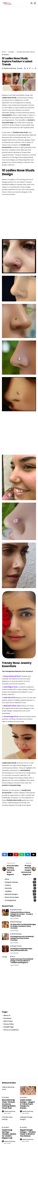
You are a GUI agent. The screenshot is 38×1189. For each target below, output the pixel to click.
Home (4, 52)
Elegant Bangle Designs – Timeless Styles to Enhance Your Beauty (28, 1133)
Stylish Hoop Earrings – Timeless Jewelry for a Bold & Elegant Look (9, 1134)
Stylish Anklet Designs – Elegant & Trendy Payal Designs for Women (27, 1104)
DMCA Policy (8, 1021)
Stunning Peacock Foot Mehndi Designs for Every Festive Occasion (22, 938)
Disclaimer (7, 1018)
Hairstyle (20, 888)
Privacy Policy (8, 1024)
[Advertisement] (19, 29)
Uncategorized (20, 900)
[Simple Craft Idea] (7, 3)
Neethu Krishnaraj (10, 68)
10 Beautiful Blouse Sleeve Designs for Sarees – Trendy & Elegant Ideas (21, 914)
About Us (6, 1015)
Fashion (20, 885)
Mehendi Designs (20, 894)
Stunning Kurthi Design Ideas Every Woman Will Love (21, 949)
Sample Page (8, 1027)
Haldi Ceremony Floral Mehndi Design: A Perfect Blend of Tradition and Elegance (21, 961)
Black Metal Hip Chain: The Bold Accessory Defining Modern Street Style (9, 1104)
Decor (20, 879)
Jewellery (11, 52)
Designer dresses (20, 882)
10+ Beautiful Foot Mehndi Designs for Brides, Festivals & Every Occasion (23, 926)
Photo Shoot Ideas (20, 897)
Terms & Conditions (11, 1030)
